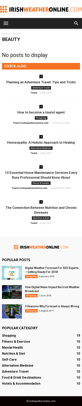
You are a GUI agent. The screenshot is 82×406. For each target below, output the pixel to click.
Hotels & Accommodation (21, 383)
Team (33, 92)
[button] (76, 23)
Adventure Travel (41, 87)
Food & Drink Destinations (21, 377)
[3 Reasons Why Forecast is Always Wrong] (12, 311)
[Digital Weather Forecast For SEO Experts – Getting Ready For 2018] (12, 273)
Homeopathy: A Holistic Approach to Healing (41, 142)
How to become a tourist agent (41, 112)
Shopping (41, 117)
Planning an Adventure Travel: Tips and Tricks (41, 82)
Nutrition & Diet (41, 218)
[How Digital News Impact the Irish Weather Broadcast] (12, 292)
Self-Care (9, 359)
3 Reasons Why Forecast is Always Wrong (52, 306)
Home (5, 33)
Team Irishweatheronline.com (30, 122)
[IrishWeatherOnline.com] (41, 9)
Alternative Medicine (41, 148)
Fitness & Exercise (16, 341)
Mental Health (12, 347)
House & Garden (41, 183)
